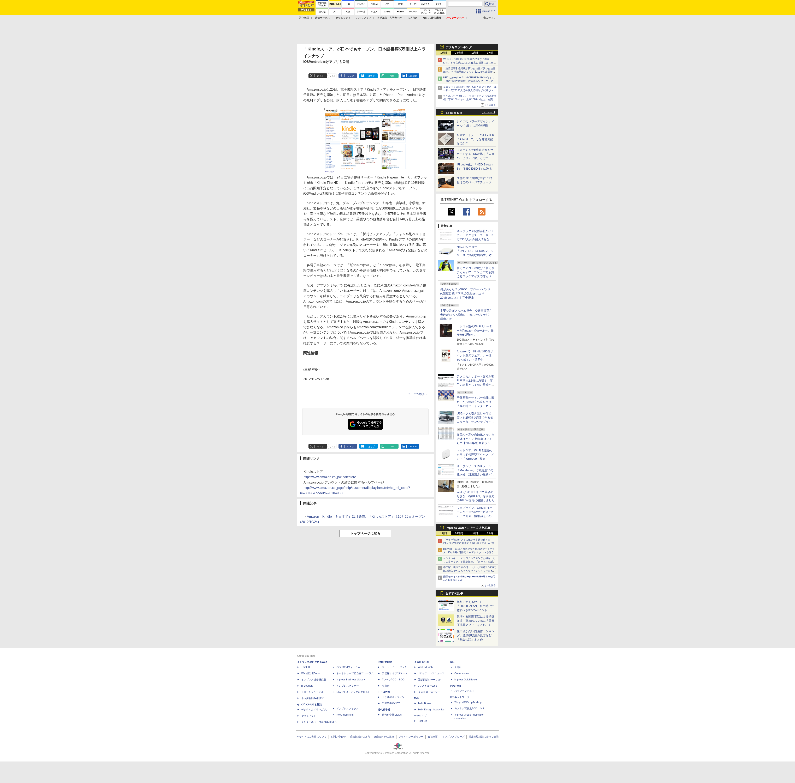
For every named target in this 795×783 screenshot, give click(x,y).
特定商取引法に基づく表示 (484, 736)
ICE (452, 662)
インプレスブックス (347, 708)
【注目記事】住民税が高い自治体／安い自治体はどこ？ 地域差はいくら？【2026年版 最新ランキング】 (469, 72)
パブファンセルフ (464, 691)
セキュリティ (343, 17)
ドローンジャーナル (312, 692)
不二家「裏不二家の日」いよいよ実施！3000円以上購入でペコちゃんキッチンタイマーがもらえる (469, 571)
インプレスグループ (453, 736)
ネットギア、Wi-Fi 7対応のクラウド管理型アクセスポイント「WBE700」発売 (475, 454)
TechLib (422, 721)
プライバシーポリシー (411, 736)
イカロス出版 (421, 662)
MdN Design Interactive (431, 709)
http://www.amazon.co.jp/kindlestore (330, 477)
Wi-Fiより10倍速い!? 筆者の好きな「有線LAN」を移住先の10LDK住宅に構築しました (476, 496)
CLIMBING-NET (391, 703)
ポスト (320, 76)
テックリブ (420, 715)
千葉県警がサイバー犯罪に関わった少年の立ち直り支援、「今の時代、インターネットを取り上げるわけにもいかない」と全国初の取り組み (475, 406)
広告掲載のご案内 (360, 736)
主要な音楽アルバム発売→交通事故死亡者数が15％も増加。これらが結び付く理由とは (466, 315)
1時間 (443, 52)
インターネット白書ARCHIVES (318, 722)
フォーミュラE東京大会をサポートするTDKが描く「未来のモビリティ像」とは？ (475, 154)
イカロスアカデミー (429, 692)
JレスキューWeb (427, 685)
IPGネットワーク (459, 697)
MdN (416, 698)
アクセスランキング (459, 47)
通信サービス (322, 17)
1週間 (474, 52)
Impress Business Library (350, 679)
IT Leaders (307, 685)
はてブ (371, 76)
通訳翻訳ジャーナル (429, 679)
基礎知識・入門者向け (389, 17)
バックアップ (363, 17)
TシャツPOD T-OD (393, 679)
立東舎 (385, 685)
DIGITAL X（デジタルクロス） (353, 692)
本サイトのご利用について (311, 736)
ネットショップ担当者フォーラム (355, 673)
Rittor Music (385, 662)
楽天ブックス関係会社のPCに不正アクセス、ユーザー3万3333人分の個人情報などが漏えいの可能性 (469, 90)
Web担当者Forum (311, 673)
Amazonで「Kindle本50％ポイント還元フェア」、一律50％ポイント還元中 (475, 355)
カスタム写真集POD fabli (469, 708)
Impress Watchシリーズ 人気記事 (468, 527)
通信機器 (304, 17)
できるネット (308, 715)
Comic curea (461, 673)
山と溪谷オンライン (393, 697)
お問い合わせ (338, 736)
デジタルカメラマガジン (315, 709)
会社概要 (433, 736)
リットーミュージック (394, 667)
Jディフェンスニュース (431, 673)
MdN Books (424, 703)
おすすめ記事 (454, 593)
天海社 (458, 667)
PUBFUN (455, 685)
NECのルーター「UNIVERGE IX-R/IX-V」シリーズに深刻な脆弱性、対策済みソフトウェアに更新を (469, 81)
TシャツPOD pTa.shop (468, 702)
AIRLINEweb (425, 667)
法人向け (413, 17)
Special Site (454, 112)
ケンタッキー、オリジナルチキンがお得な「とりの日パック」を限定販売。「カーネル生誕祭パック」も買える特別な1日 (469, 562)
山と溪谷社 (384, 692)
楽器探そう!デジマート (394, 673)
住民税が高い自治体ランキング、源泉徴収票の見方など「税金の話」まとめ (475, 635)
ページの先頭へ (417, 394)
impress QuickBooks (465, 679)
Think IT (305, 667)
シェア (350, 76)
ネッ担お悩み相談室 (312, 698)
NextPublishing (345, 714)
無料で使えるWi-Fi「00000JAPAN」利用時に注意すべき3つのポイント (475, 606)
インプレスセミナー (347, 685)
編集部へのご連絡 (384, 736)
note (392, 76)
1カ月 (490, 52)
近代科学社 (384, 709)
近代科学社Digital (392, 714)
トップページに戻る (365, 533)
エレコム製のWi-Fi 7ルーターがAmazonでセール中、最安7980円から (475, 330)
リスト (332, 76)
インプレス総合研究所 (313, 679)
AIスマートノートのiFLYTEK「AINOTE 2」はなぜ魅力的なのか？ (475, 139)
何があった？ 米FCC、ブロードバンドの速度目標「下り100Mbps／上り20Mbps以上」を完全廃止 (465, 293)
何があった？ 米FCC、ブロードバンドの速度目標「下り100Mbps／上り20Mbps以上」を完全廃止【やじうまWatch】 (469, 99)
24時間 (459, 52)
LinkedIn (412, 76)
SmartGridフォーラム (348, 667)
